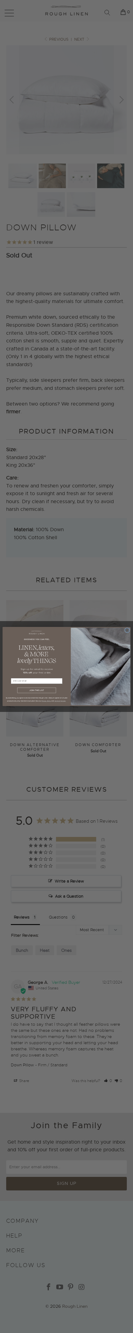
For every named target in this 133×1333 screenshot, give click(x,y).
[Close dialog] (127, 630)
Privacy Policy (46, 701)
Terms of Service (60, 701)
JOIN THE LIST (36, 690)
